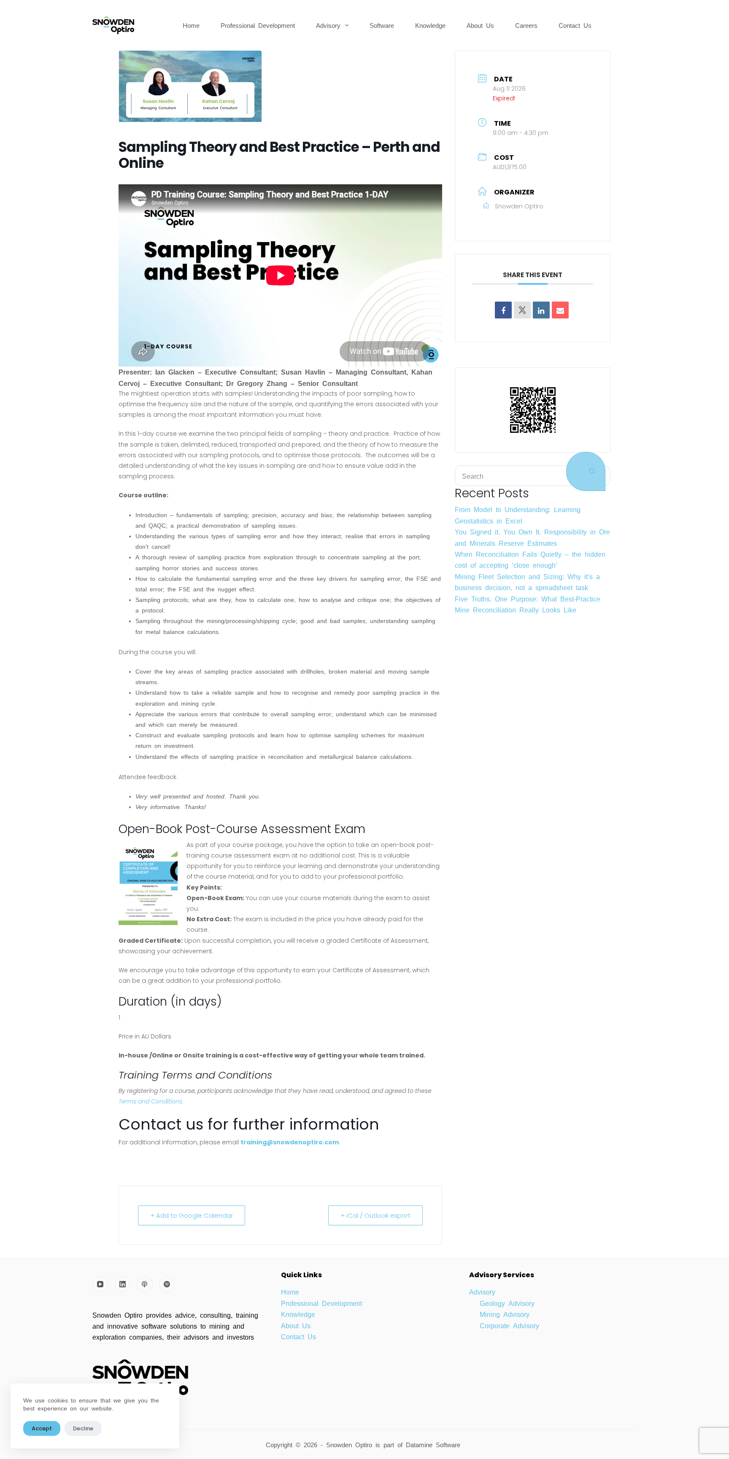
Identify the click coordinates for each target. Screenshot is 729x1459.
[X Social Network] (522, 310)
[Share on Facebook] (503, 310)
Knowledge (430, 25)
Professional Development (258, 25)
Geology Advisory (507, 1303)
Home (191, 25)
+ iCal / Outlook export (375, 1215)
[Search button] (585, 471)
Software (382, 25)
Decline (83, 1428)
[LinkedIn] (123, 1284)
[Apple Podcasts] (145, 1284)
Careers (526, 25)
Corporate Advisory (509, 1325)
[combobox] (511, 475)
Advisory (328, 25)
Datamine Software (435, 1444)
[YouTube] (100, 1284)
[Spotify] (167, 1284)
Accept (42, 1428)
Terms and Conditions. (151, 1101)
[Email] (560, 310)
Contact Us (575, 25)
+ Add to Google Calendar (191, 1215)
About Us (480, 25)
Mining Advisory (504, 1314)
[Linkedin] (541, 310)
